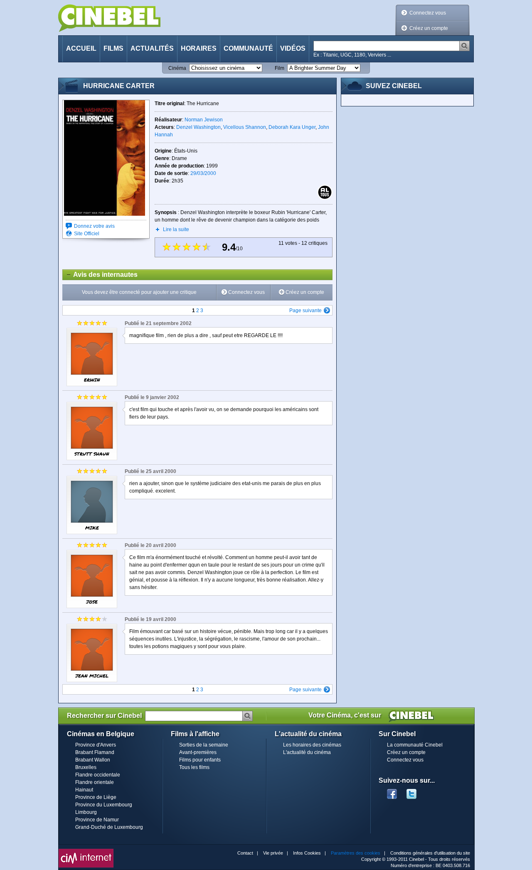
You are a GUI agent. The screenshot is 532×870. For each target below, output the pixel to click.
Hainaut (84, 790)
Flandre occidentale (97, 775)
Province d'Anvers (95, 745)
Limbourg (86, 812)
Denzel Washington (198, 127)
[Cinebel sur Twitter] (415, 791)
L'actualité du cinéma (307, 752)
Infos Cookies (307, 852)
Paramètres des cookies (355, 852)
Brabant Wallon (92, 760)
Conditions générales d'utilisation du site (430, 852)
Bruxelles (85, 767)
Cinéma (177, 68)
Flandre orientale (94, 782)
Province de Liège (95, 797)
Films (113, 48)
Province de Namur (97, 820)
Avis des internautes (100, 274)
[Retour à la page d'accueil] (109, 18)
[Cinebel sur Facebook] (392, 791)
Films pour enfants (200, 760)
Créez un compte (428, 28)
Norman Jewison (204, 120)
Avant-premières (198, 752)
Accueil (81, 48)
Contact (245, 852)
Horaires (199, 48)
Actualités (152, 48)
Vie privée (273, 852)
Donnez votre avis (94, 226)
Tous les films (194, 767)
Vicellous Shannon (244, 127)
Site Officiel (86, 234)
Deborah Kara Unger (291, 127)
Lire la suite (176, 229)
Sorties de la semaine (203, 745)
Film (279, 68)
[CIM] (86, 850)
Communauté (248, 48)
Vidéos (292, 48)
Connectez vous (427, 13)
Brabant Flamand (94, 752)
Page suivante (305, 310)
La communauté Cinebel (415, 745)
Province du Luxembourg (103, 805)
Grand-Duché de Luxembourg (109, 827)
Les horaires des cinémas (312, 745)
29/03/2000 (203, 173)
